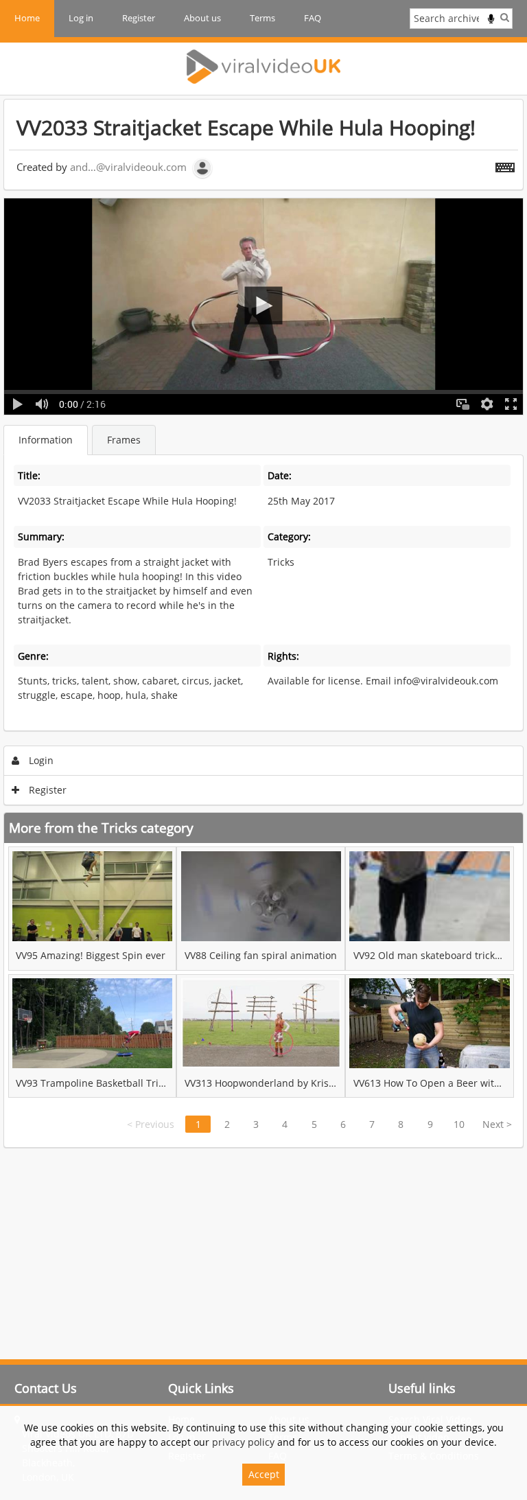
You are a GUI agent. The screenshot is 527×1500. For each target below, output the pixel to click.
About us (202, 18)
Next (497, 1124)
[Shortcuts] (505, 164)
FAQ (312, 18)
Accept (263, 1474)
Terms (262, 18)
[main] (263, 623)
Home (27, 18)
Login (40, 760)
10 (459, 1124)
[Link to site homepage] (263, 66)
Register (138, 18)
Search (504, 17)
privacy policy (243, 1442)
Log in (81, 18)
